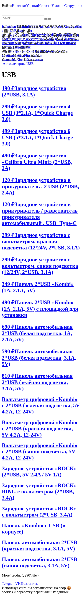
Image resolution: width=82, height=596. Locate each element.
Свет (55, 43)
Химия (21, 59)
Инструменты (41, 35)
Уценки (32, 6)
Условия (57, 6)
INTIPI (33, 26)
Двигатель (22, 35)
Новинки (19, 6)
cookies (7, 592)
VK (18, 583)
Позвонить (29, 583)
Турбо (39, 51)
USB (30, 64)
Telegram (8, 583)
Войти (7, 6)
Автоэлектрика (14, 64)
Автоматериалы (50, 26)
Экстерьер (35, 59)
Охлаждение (53, 39)
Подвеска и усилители (34, 43)
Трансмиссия (24, 51)
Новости (44, 6)
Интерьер (59, 35)
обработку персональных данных (43, 592)
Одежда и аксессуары (27, 39)
